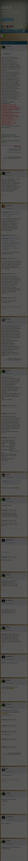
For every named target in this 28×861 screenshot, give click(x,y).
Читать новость (14, 447)
